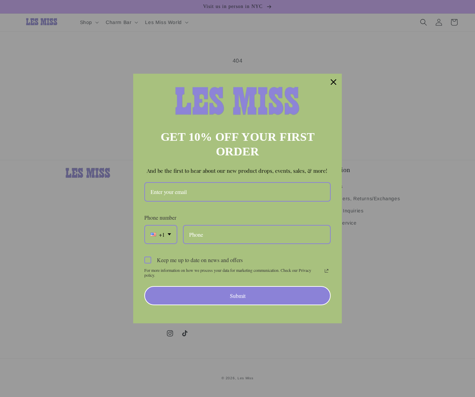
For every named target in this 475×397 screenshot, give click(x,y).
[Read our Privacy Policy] (326, 271)
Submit (237, 295)
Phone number (160, 217)
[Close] (333, 82)
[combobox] (160, 234)
